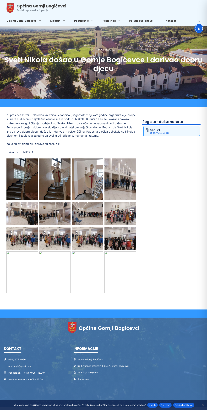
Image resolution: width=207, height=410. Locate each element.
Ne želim (165, 405)
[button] (199, 21)
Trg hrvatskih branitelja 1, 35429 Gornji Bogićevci (103, 366)
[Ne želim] (203, 405)
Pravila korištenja (184, 405)
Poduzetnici (81, 20)
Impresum (83, 379)
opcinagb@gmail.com (19, 366)
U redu (152, 405)
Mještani (55, 20)
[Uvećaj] (33, 162)
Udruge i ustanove (141, 20)
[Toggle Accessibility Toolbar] (199, 28)
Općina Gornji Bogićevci (41, 6)
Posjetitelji (109, 20)
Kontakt (171, 20)
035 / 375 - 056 (17, 359)
